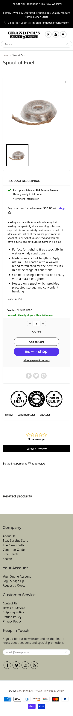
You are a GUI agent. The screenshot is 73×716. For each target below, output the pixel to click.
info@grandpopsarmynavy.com (50, 22)
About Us (9, 536)
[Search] (67, 44)
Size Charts (10, 554)
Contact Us (10, 603)
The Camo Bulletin (15, 545)
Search (7, 559)
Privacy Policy (12, 621)
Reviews (9, 415)
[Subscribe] (65, 652)
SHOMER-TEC (24, 310)
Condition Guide (26, 414)
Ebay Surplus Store (15, 540)
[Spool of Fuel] (36, 111)
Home (5, 55)
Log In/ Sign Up (13, 581)
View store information (26, 198)
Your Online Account (17, 576)
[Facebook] (7, 665)
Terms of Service (14, 608)
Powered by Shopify (54, 690)
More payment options (37, 360)
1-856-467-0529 (17, 22)
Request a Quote (14, 585)
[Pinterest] (16, 665)
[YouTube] (34, 665)
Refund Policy (12, 617)
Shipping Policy (13, 612)
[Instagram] (25, 665)
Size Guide (45, 414)
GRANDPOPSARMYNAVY (29, 690)
